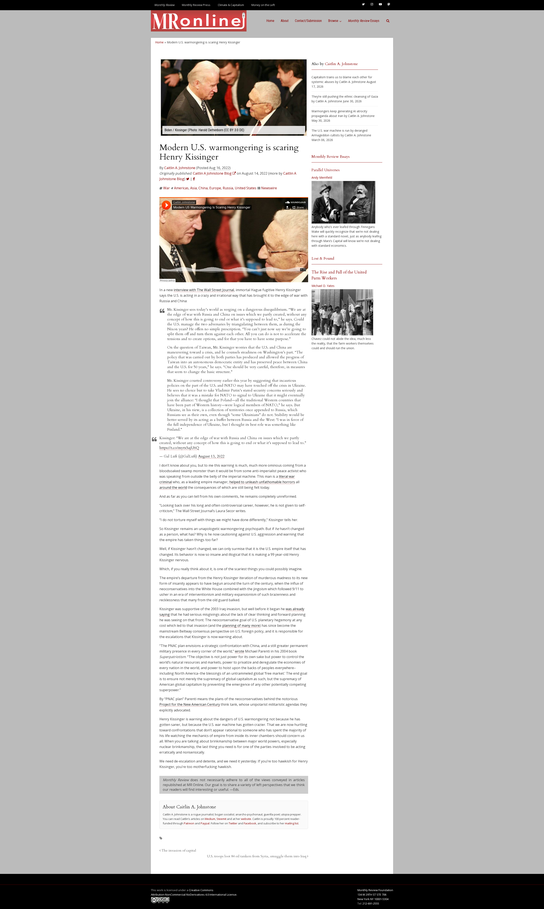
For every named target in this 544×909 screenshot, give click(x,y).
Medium (210, 819)
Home (270, 21)
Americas (181, 188)
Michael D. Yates (323, 286)
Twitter (233, 823)
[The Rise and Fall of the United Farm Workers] (342, 312)
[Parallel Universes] (343, 202)
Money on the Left (263, 5)
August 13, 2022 (211, 456)
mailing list (291, 823)
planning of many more (241, 625)
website (246, 819)
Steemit (221, 819)
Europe (215, 188)
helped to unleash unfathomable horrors (262, 482)
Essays (363, 21)
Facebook (250, 823)
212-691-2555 (371, 903)
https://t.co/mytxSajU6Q (179, 447)
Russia (228, 188)
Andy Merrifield (322, 177)
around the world (173, 487)
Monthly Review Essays (331, 156)
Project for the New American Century (189, 704)
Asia (193, 188)
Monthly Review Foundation (375, 890)
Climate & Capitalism (231, 5)
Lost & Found (323, 258)
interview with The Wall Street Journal (204, 290)
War (166, 188)
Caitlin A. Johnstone (179, 167)
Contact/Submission (308, 21)
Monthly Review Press (196, 5)
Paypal (205, 823)
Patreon (189, 823)
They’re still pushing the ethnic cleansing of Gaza (345, 96)
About (285, 21)
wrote (239, 651)
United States (245, 188)
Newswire (269, 188)
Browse (333, 21)
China (203, 188)
